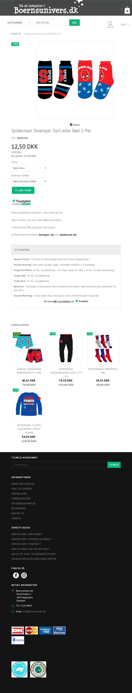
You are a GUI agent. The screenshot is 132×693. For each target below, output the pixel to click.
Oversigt (16, 518)
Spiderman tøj (68, 234)
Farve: (14, 162)
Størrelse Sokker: (20, 175)
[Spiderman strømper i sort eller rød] (76, 79)
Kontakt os (17, 513)
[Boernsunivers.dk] (49, 7)
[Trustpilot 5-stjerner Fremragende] (21, 201)
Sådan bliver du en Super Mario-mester (33, 558)
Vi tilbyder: (22, 249)
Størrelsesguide (20, 498)
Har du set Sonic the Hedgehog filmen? (33, 554)
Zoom (76, 124)
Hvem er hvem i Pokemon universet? (31, 539)
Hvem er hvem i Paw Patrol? (26, 534)
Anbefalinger (20, 324)
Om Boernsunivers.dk (23, 503)
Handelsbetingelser (22, 483)
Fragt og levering (21, 488)
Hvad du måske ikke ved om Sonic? (30, 549)
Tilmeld (114, 464)
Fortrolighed (19, 493)
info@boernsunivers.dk (34, 611)
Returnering (18, 508)
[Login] (110, 24)
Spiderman (22, 137)
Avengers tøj (46, 234)
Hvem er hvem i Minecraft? (26, 544)
